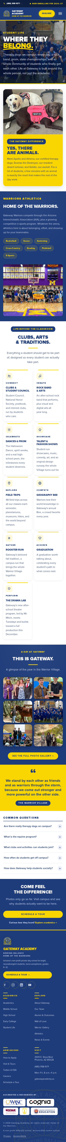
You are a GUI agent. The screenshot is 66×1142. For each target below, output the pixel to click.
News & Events (42, 1040)
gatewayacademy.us (44, 1079)
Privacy (7, 1136)
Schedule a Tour (33, 914)
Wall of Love (40, 1021)
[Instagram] (15, 984)
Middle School (10, 1009)
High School (9, 1015)
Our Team (39, 1009)
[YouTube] (31, 984)
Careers (7, 1076)
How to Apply (9, 1058)
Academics (8, 1003)
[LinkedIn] (23, 984)
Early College (9, 1021)
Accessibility (19, 1136)
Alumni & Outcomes (44, 1015)
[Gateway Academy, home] (7, 941)
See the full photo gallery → (33, 756)
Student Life (9, 1027)
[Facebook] (6, 984)
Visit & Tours (9, 1064)
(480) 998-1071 (13, 4)
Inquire (47, 13)
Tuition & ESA (9, 1070)
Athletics (39, 1034)
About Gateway (42, 1003)
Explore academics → (46, 923)
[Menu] (60, 13)
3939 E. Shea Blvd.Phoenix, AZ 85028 (44, 1058)
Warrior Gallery (42, 1027)
